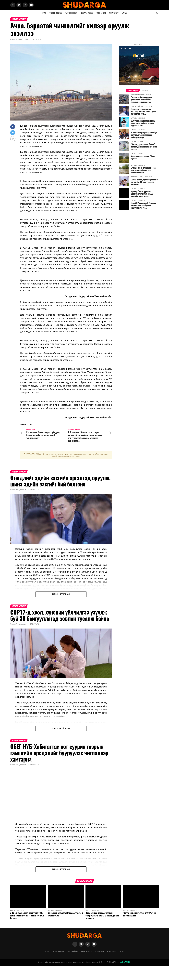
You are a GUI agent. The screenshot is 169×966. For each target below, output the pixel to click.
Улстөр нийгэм (71, 13)
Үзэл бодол (101, 13)
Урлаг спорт (114, 13)
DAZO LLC (126, 962)
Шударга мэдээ (87, 13)
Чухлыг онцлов (55, 13)
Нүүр (44, 13)
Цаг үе (124, 13)
